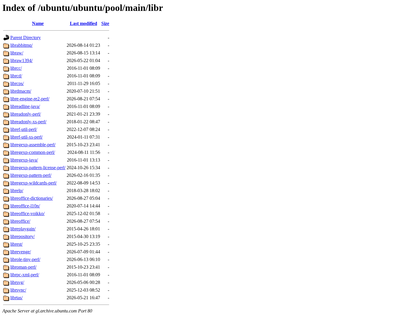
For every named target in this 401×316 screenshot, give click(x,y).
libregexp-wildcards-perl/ (33, 182)
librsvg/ (17, 282)
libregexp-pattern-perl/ (30, 175)
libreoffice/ (20, 221)
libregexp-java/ (24, 159)
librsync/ (18, 289)
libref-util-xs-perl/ (26, 136)
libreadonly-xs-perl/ (28, 121)
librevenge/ (20, 251)
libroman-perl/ (23, 267)
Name (38, 23)
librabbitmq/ (21, 45)
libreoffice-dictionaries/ (31, 198)
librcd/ (16, 75)
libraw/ (16, 52)
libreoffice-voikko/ (27, 213)
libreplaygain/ (23, 228)
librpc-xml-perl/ (24, 274)
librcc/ (16, 68)
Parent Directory (25, 37)
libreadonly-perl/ (25, 114)
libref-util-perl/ (23, 129)
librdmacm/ (20, 91)
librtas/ (16, 297)
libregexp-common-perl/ (32, 152)
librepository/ (22, 236)
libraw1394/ (21, 60)
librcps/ (17, 83)
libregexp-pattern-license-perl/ (37, 167)
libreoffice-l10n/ (25, 205)
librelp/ (16, 190)
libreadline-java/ (25, 106)
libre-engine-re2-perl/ (29, 98)
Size (105, 23)
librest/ (16, 244)
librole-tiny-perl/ (25, 259)
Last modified (83, 23)
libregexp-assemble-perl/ (32, 144)
